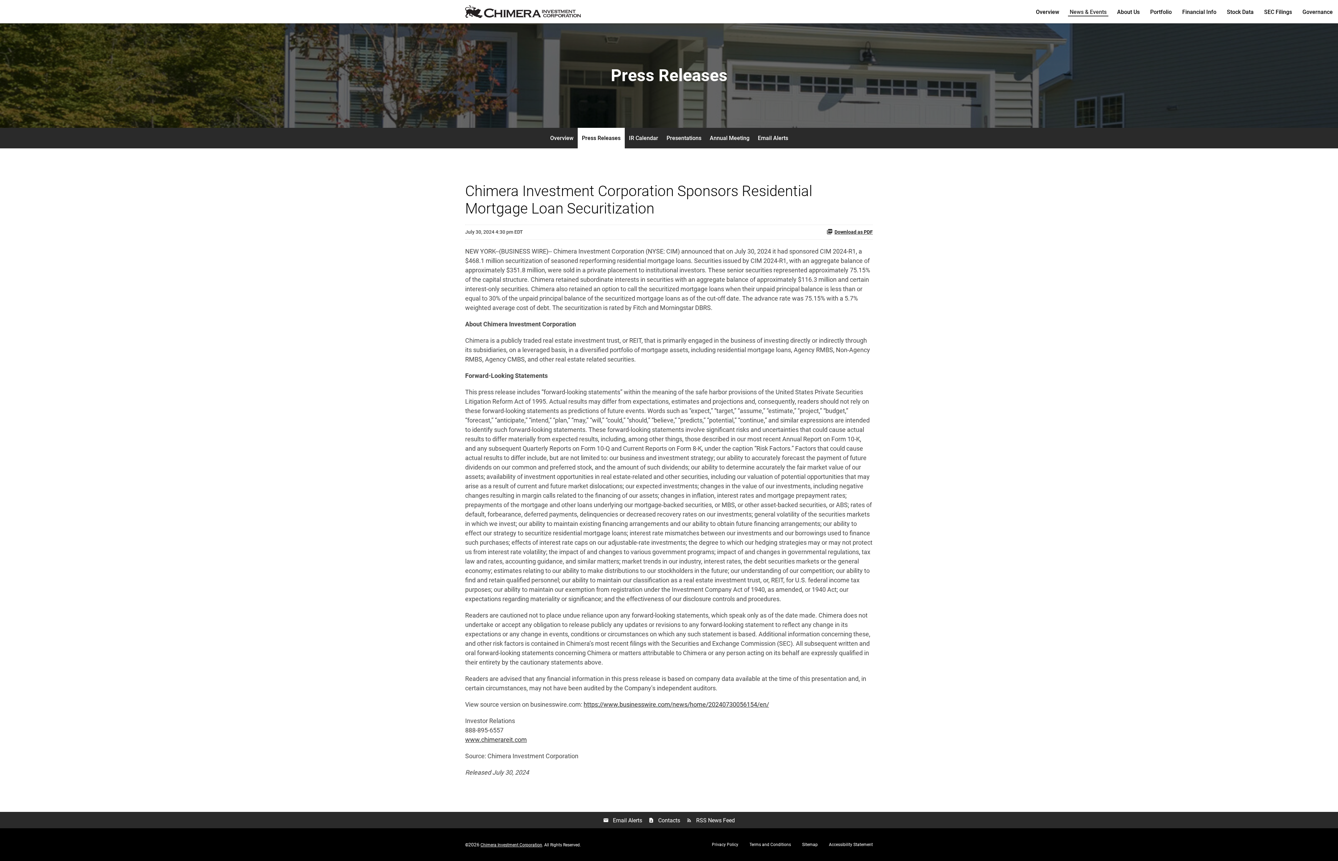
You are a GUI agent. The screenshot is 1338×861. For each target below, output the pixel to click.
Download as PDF (854, 232)
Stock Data (1240, 12)
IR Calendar (643, 138)
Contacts (664, 820)
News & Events (1088, 12)
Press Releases (601, 138)
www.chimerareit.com (496, 739)
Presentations (684, 138)
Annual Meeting (729, 138)
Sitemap (810, 845)
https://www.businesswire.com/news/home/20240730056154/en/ (676, 704)
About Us (1128, 12)
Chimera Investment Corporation (511, 845)
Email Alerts (773, 138)
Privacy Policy (725, 845)
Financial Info (1199, 12)
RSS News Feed (710, 820)
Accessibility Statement (851, 845)
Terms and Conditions (770, 845)
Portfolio (1161, 12)
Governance (1317, 12)
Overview (1047, 12)
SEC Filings (1278, 12)
